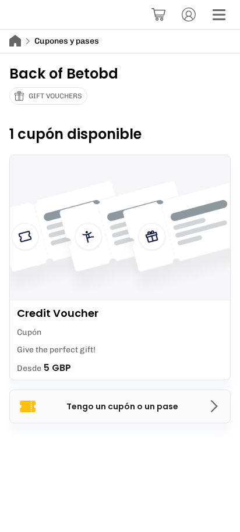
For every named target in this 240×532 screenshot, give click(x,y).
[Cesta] (158, 14)
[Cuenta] (188, 14)
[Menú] (219, 14)
